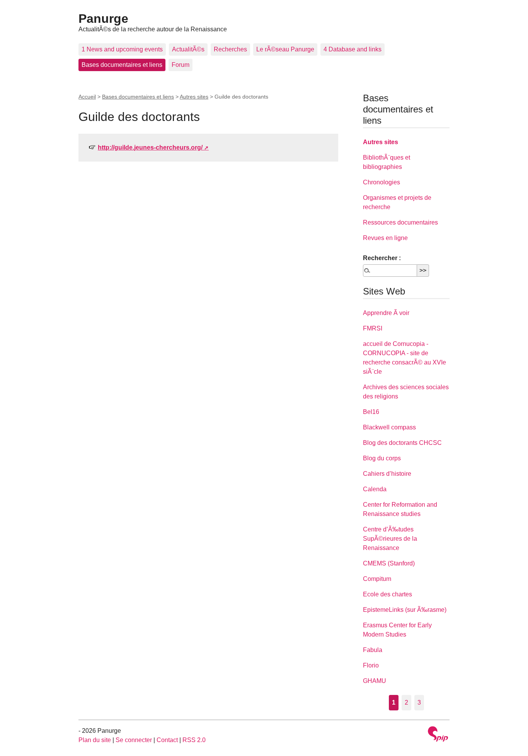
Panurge (103, 19)
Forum (180, 64)
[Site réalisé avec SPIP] (438, 735)
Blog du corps (382, 458)
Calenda (375, 489)
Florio (371, 665)
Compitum (377, 579)
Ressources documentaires (400, 222)
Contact (167, 740)
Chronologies (381, 182)
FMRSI (372, 328)
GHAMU (374, 681)
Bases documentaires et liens (122, 64)
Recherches (230, 49)
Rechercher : (382, 258)
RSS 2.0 (194, 740)
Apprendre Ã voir (386, 313)
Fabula (372, 650)
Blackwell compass (389, 427)
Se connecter (134, 740)
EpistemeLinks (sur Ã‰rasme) (404, 609)
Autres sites (194, 97)
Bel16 (371, 412)
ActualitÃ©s (188, 49)
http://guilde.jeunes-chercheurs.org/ (150, 147)
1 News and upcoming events (122, 49)
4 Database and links (353, 49)
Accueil (87, 97)
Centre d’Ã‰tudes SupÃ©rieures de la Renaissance (390, 538)
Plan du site (94, 740)
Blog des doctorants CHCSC (402, 442)
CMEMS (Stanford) (389, 563)
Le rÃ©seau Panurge (285, 49)
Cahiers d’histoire (387, 473)
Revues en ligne (385, 238)
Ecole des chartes (387, 594)
